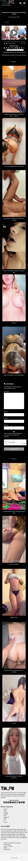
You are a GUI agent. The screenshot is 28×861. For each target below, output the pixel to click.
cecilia (5, 822)
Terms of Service (8, 846)
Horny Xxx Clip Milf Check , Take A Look (14, 166)
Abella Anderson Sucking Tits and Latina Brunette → (14, 56)
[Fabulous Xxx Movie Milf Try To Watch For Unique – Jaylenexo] (14, 112)
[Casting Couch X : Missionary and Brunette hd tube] (14, 216)
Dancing (6, 814)
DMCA (5, 848)
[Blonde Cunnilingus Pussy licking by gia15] (14, 373)
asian (5, 810)
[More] (24, 48)
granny (5, 809)
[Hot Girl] (14, 721)
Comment (6, 391)
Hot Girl (14, 723)
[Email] (22, 48)
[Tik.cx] (7, 2)
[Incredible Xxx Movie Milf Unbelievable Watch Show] (14, 509)
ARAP (5, 819)
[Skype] (17, 48)
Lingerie (6, 812)
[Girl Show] (14, 321)
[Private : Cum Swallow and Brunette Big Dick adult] (14, 268)
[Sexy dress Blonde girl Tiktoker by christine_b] (14, 774)
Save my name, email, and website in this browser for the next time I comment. (13, 435)
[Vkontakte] (19, 48)
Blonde (9, 17)
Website (6, 425)
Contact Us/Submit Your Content (12, 843)
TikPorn (18, 17)
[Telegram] (15, 48)
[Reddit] (8, 48)
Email (5, 418)
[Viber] (13, 48)
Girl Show (14, 323)
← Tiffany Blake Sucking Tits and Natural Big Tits (14, 52)
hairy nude (6, 817)
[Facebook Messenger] (4, 48)
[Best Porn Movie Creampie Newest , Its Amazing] (14, 668)
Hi (4, 820)
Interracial (14, 17)
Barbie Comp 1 (14, 617)
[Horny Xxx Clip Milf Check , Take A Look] (14, 164)
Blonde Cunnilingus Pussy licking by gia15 (14, 375)
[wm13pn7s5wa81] (14, 562)
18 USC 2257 (7, 849)
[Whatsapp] (11, 48)
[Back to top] (25, 857)
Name (6, 411)
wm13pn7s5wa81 (14, 564)
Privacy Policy (7, 844)
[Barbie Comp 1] (14, 615)
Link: (5, 50)
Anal (5, 815)
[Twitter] (6, 48)
